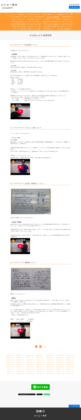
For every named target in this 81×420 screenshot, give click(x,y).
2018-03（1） (41, 371)
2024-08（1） (60, 360)
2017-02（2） (70, 374)
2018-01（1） (51, 371)
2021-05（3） (10, 367)
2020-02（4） (60, 367)
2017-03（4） (60, 374)
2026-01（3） (10, 357)
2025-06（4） (10, 360)
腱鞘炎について (30, 262)
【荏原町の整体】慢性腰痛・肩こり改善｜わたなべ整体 (26, 26)
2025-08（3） (60, 357)
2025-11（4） (30, 357)
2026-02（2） (71, 355)
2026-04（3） (50, 355)
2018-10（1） (70, 369)
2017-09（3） (20, 374)
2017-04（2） (50, 374)
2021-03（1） (21, 367)
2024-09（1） (50, 360)
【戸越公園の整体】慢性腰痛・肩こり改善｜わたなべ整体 (57, 21)
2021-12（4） (31, 364)
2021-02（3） (30, 367)
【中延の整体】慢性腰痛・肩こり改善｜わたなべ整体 (25, 21)
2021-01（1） (40, 367)
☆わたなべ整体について (48, 14)
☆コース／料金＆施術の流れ (36, 16)
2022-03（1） (11, 364)
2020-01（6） (70, 367)
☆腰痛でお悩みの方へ (67, 16)
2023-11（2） (51, 362)
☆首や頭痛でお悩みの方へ (34, 19)
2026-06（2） (30, 355)
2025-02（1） (31, 360)
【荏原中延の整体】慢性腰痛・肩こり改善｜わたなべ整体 (25, 24)
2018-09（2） (11, 371)
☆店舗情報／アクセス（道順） (65, 14)
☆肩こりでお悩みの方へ (18, 19)
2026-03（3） (61, 355)
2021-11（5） (40, 364)
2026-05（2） (40, 355)
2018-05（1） (21, 371)
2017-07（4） (40, 374)
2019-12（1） (11, 369)
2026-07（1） (20, 355)
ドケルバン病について (33, 128)
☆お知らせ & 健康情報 (53, 16)
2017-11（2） (70, 371)
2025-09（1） (50, 357)
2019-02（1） (51, 369)
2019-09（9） (40, 369)
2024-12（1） (41, 360)
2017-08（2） (30, 374)
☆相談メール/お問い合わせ (64, 19)
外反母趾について (31, 45)
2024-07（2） (71, 360)
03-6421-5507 (75, 4)
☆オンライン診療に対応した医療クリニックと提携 (26, 28)
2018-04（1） (31, 371)
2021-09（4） (60, 364)
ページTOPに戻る (74, 406)
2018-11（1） (60, 369)
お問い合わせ (74, 7)
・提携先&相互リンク (48, 28)
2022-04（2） (71, 362)
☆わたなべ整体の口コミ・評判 (18, 16)
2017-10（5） (11, 374)
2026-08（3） (10, 355)
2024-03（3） (21, 362)
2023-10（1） (61, 362)
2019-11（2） (21, 369)
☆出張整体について (49, 19)
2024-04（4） (10, 362)
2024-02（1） (31, 362)
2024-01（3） (41, 362)
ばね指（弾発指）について (35, 183)
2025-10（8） (40, 357)
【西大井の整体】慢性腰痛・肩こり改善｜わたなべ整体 (58, 24)
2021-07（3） (70, 364)
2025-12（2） (20, 357)
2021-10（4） (50, 364)
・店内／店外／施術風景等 (63, 28)
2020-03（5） (50, 367)
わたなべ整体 (40, 415)
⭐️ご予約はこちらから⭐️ (33, 14)
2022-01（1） (21, 364)
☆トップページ (11, 14)
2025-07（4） (70, 357)
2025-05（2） (21, 360)
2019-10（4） (30, 369)
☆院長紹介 (21, 14)
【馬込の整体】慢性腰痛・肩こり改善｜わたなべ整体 (57, 26)
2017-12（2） (60, 371)
